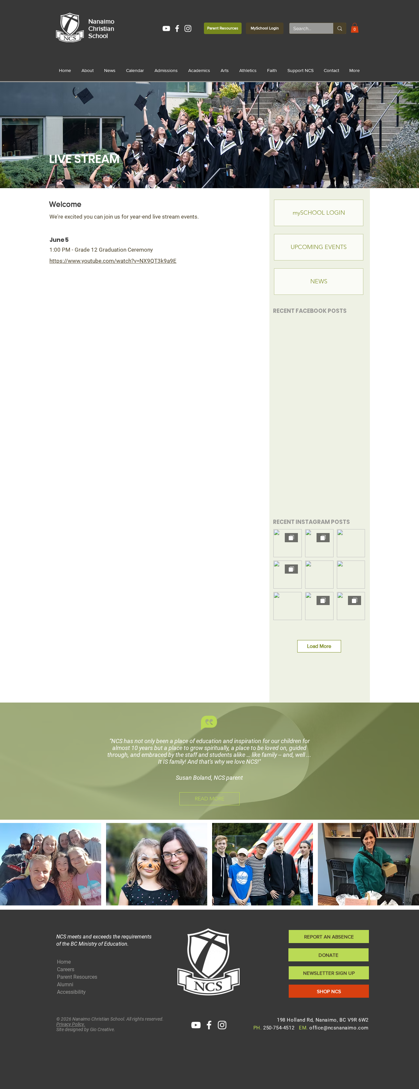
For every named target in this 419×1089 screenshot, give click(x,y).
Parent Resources (77, 977)
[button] (355, 28)
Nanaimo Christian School (101, 28)
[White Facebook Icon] (177, 28)
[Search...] (339, 28)
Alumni (65, 984)
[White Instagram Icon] (187, 28)
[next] (407, 867)
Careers (65, 969)
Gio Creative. (102, 1029)
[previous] (12, 867)
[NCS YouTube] (166, 28)
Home (64, 962)
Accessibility (71, 992)
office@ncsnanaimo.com (339, 1028)
